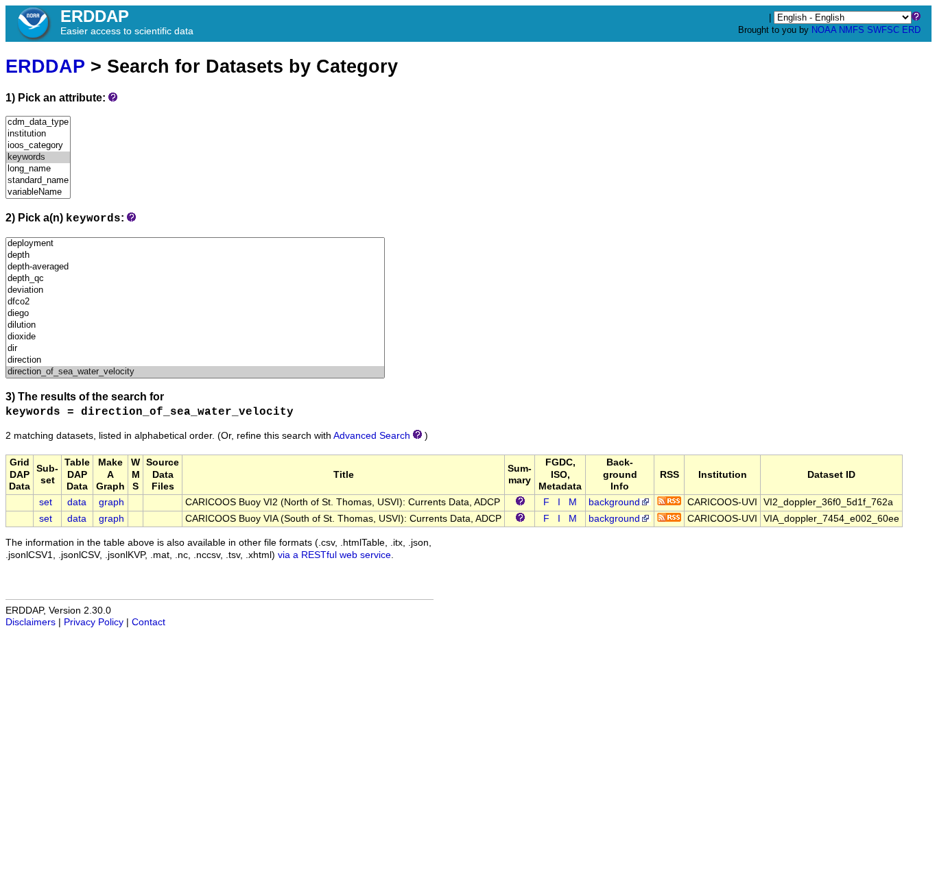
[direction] (195, 360)
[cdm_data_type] (38, 122)
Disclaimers (30, 622)
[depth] (195, 255)
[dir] (195, 348)
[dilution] (195, 325)
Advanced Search (371, 436)
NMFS (851, 30)
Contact (148, 622)
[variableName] (38, 192)
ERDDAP (45, 66)
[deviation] (195, 290)
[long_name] (38, 169)
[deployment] (195, 244)
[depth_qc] (195, 279)
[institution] (38, 134)
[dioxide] (195, 337)
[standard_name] (38, 180)
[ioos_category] (38, 146)
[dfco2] (195, 302)
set (45, 502)
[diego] (195, 313)
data (76, 502)
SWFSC (883, 30)
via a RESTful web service (334, 555)
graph (111, 502)
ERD (911, 30)
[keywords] (38, 157)
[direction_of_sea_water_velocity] (195, 372)
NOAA (823, 30)
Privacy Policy (93, 622)
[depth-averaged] (195, 267)
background (614, 502)
